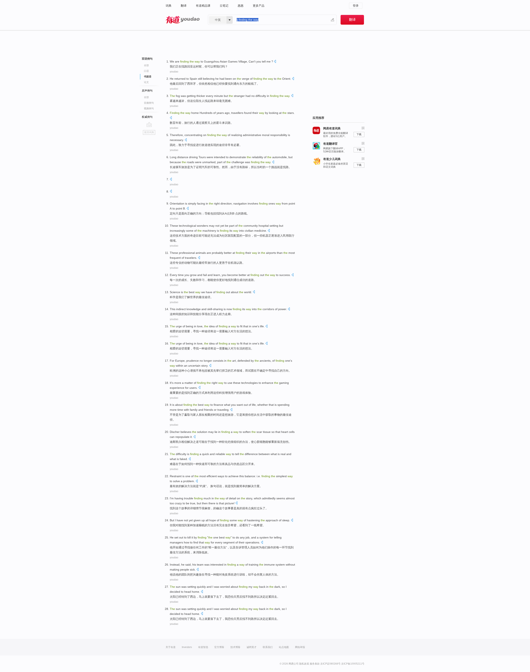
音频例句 (149, 102)
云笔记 (224, 5)
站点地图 (284, 647)
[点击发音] (275, 62)
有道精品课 (203, 5)
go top (149, 124)
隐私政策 (304, 663)
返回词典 (149, 132)
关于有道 (171, 647)
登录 (356, 5)
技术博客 (235, 647)
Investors (187, 647)
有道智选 (203, 647)
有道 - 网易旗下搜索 (183, 20)
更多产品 (258, 5)
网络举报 (300, 647)
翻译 (184, 5)
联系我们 (268, 647)
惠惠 (240, 5)
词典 (168, 5)
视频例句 (149, 108)
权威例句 (147, 116)
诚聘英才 (252, 647)
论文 (146, 82)
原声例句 (147, 90)
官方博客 (219, 647)
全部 (146, 65)
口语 (146, 71)
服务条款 (315, 663)
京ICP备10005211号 (352, 663)
